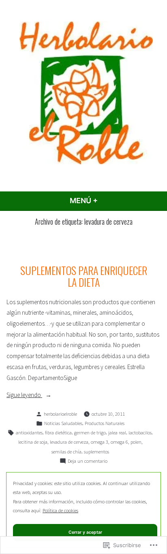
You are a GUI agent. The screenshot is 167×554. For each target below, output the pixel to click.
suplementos (96, 452)
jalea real (117, 432)
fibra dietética (58, 432)
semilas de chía (66, 452)
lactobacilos (140, 432)
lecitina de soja (32, 442)
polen (136, 442)
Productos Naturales (104, 423)
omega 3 (99, 442)
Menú (105, 200)
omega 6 (119, 442)
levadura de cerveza (69, 442)
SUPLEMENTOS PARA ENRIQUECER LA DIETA (83, 276)
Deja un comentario (87, 461)
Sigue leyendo (24, 396)
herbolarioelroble (60, 414)
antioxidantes (29, 432)
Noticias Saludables (63, 423)
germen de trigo (90, 432)
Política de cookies (60, 510)
